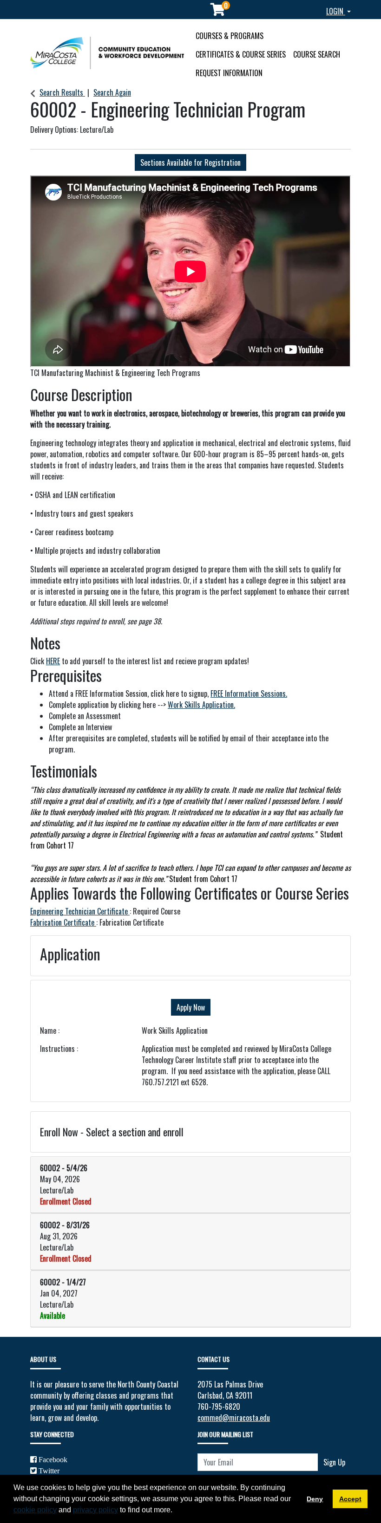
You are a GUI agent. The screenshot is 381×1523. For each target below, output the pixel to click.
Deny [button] (315, 1499)
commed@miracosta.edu (233, 1417)
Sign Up (334, 1462)
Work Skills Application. (201, 704)
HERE (53, 661)
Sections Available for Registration (190, 162)
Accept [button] (350, 1499)
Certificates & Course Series (241, 54)
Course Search (316, 54)
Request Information (229, 72)
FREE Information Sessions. (248, 693)
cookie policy (35, 1510)
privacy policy (95, 1510)
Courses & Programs (229, 35)
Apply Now (191, 1007)
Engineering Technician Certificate (80, 911)
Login (335, 11)
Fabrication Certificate (63, 922)
